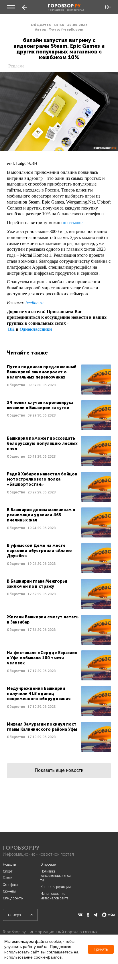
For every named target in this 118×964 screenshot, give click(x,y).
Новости (9, 865)
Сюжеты (9, 891)
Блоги (7, 878)
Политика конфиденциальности (55, 875)
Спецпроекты (13, 898)
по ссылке (72, 222)
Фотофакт (10, 885)
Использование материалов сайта (54, 896)
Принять (101, 949)
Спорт (7, 871)
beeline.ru (34, 302)
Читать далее (59, 380)
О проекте (48, 865)
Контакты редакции (55, 887)
